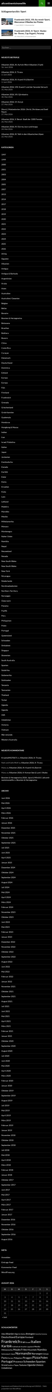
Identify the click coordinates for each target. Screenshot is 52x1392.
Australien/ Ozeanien (10, 298)
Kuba (3, 492)
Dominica (5, 368)
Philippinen (6, 620)
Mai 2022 (5, 971)
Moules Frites (20, 1349)
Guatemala (6, 417)
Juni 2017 (5, 1190)
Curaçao (5, 353)
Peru (3, 616)
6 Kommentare (30, 36)
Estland (4, 373)
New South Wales (8, 561)
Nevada (4, 556)
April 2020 (6, 1071)
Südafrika (5, 670)
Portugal (5, 630)
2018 (3, 209)
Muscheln (32, 1349)
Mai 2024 (5, 892)
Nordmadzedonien (9, 586)
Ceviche (38, 1334)
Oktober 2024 (7, 872)
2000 (3, 164)
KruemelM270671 (9, 758)
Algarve (17, 1334)
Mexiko (4, 516)
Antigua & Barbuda (9, 273)
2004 (3, 179)
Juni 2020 (5, 1061)
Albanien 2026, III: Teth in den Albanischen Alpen (22, 134)
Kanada (4, 467)
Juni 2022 (5, 966)
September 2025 (8, 843)
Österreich (6, 601)
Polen (3, 625)
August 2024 (6, 882)
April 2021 (6, 1021)
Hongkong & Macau (9, 427)
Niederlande (6, 581)
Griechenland (7, 407)
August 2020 (6, 1051)
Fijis (3, 387)
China (4, 343)
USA (3, 715)
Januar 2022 (6, 981)
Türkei (4, 700)
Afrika (4, 254)
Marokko (5, 511)
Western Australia (9, 739)
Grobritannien (7, 412)
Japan (3, 452)
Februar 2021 (7, 1031)
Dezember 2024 (8, 867)
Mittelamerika (7, 521)
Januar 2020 (6, 1085)
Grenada (5, 402)
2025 (3, 244)
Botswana (5, 323)
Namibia (5, 541)
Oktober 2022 (7, 952)
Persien (10, 1358)
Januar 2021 (6, 1036)
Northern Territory (9, 591)
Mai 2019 (5, 1110)
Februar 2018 (7, 1170)
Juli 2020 (5, 1056)
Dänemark (5, 358)
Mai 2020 (5, 1066)
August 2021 (6, 1001)
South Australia (8, 660)
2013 (3, 194)
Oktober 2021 (7, 991)
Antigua (4, 268)
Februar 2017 (7, 1209)
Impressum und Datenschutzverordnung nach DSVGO (21, 1386)
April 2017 (6, 1199)
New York (5, 571)
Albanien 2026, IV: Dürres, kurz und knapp (19, 126)
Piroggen (27, 1357)
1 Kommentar (29, 25)
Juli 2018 (5, 1150)
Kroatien (5, 487)
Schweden (5, 640)
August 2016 (6, 1239)
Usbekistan (6, 720)
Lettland (4, 501)
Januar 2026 (6, 823)
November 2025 (8, 833)
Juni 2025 (5, 852)
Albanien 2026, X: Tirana (12, 72)
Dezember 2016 (8, 1219)
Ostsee (46, 1354)
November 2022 (8, 947)
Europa (4, 378)
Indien (4, 432)
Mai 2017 (5, 1195)
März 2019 (6, 1120)
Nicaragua (5, 576)
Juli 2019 (5, 1105)
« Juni (4, 1317)
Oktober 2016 (7, 1229)
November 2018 (8, 1135)
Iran (3, 437)
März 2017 (6, 1204)
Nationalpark (5, 1354)
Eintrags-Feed (7, 1262)
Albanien (5, 264)
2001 (3, 169)
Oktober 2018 (7, 1140)
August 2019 (6, 1100)
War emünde (6, 735)
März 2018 (6, 1165)
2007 (3, 189)
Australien (5, 293)
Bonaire (4, 313)
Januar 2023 (6, 937)
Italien (4, 447)
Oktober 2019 (7, 1090)
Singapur (5, 650)
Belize (4, 308)
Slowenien (5, 655)
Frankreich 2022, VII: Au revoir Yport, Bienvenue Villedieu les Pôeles (32, 20)
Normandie (23, 1353)
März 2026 (6, 813)
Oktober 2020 (7, 1041)
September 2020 (8, 1046)
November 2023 (8, 912)
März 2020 (6, 1076)
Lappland (30, 1347)
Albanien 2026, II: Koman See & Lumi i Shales (28, 772)
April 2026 (6, 808)
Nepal (4, 546)
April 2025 (6, 857)
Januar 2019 (6, 1130)
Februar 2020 (7, 1080)
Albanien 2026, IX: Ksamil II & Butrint (17, 79)
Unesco (39, 1365)
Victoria (4, 725)
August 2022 (6, 962)
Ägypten (5, 259)
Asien (3, 288)
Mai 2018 (5, 1155)
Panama (4, 606)
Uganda (4, 705)
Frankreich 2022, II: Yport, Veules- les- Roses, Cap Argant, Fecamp (30, 32)
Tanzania (5, 685)
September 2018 (8, 1145)
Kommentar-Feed (9, 1267)
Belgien (4, 303)
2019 (3, 214)
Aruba (4, 283)
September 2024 (8, 877)
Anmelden (5, 1257)
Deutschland (6, 363)
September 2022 (8, 957)
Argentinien (6, 278)
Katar (3, 477)
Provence (18, 1361)
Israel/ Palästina (8, 442)
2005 (3, 184)
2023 (3, 234)
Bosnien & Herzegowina (11, 318)
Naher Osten (6, 536)
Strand (4, 1365)
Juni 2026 (5, 798)
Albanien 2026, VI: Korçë (12, 102)
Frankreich (6, 397)
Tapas (16, 1365)
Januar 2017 (6, 1214)
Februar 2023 (7, 932)
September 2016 (8, 1234)
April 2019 (6, 1115)
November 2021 (8, 986)
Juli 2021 (5, 1006)
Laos (3, 497)
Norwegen (5, 596)
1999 (3, 159)
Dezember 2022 (8, 942)
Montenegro (6, 531)
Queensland (6, 635)
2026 (3, 249)
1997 (3, 154)
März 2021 (6, 1026)
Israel (28, 1342)
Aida (3, 1334)
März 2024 (6, 902)
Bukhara (5, 333)
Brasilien (5, 328)
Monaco (4, 526)
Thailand (5, 695)
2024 (3, 239)
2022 (3, 229)
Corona (44, 1334)
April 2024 (6, 897)
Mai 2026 (5, 803)
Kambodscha (7, 462)
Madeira (5, 506)
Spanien (4, 665)
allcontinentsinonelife (13, 3)
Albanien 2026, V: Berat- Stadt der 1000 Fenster (21, 119)
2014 (3, 199)
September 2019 (8, 1095)
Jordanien (5, 457)
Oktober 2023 (7, 917)
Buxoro (4, 338)
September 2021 (8, 996)
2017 (3, 204)
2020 (3, 219)
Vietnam (5, 730)
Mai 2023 (5, 927)
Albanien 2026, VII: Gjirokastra (14, 94)
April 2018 (6, 1160)
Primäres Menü (48, 3)
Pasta (4, 1357)
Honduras (5, 422)
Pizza (36, 1357)
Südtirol (11, 1365)
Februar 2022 (7, 976)
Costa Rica (6, 348)
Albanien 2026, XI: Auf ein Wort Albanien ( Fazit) (22, 64)
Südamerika (6, 675)
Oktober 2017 (7, 1180)
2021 (3, 224)
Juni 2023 (5, 922)
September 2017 (8, 1185)
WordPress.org (7, 1272)
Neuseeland (6, 551)
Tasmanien (5, 690)
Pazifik (4, 611)
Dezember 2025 (8, 828)
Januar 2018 (6, 1175)
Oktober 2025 (7, 838)
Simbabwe (5, 645)
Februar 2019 (7, 1125)
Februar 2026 (7, 818)
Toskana (23, 1365)
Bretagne (30, 1333)
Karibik (4, 472)
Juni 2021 (5, 1011)
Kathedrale (16, 1347)
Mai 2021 (5, 1016)
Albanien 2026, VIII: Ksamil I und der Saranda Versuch (24, 87)
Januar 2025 (6, 862)
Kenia (3, 482)
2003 (3, 174)
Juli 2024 (5, 887)
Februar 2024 (7, 907)
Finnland (5, 392)
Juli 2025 (5, 847)
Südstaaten (6, 680)
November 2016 (8, 1224)
